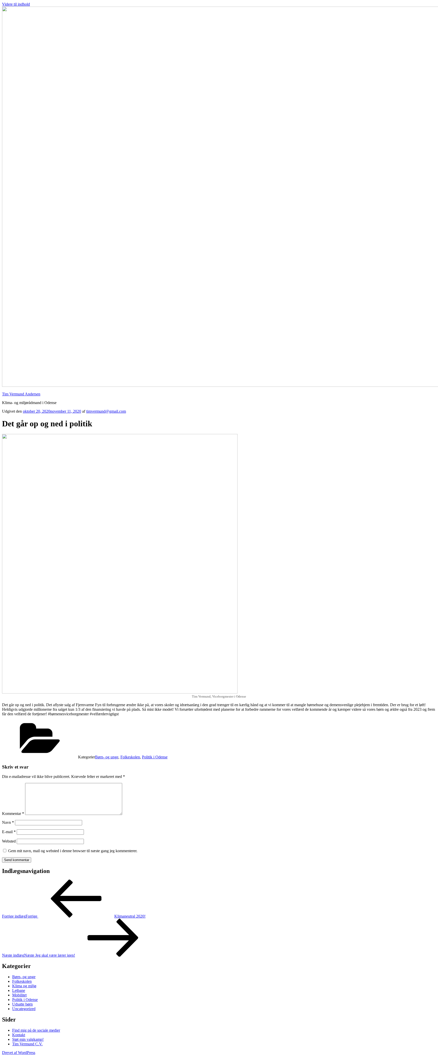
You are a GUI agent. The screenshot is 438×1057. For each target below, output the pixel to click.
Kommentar (13, 813)
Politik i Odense (155, 757)
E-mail (9, 832)
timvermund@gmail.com (106, 411)
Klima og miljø (24, 986)
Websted (9, 841)
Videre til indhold (16, 4)
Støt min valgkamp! (28, 1039)
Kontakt (18, 1035)
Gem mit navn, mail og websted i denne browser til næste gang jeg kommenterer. (72, 851)
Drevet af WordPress (18, 1052)
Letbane (18, 990)
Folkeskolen (130, 757)
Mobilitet (19, 995)
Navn (8, 822)
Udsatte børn (22, 1004)
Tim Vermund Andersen (21, 394)
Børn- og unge (106, 757)
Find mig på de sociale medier (36, 1030)
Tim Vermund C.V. (27, 1044)
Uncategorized (23, 1009)
